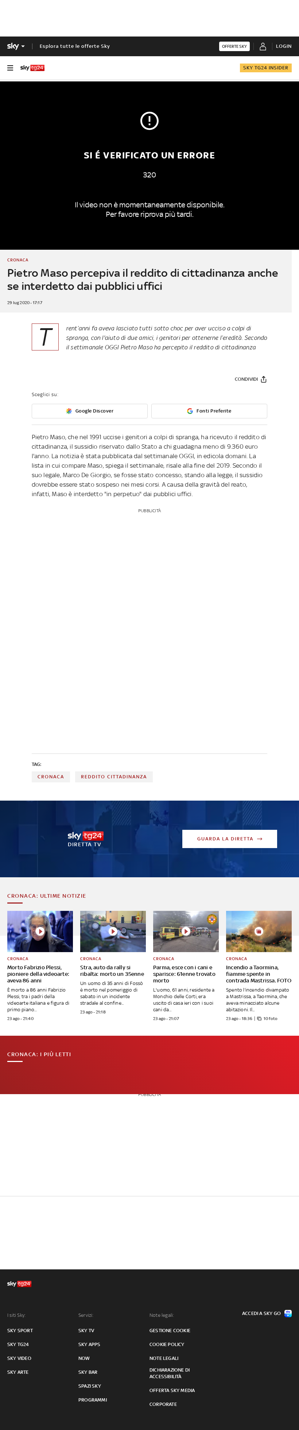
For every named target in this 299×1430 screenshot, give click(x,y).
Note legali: (162, 1315)
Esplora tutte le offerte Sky (75, 46)
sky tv (86, 1330)
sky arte (18, 1372)
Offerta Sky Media (172, 1390)
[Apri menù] (10, 68)
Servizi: (86, 1315)
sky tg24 (18, 1344)
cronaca (51, 776)
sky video (19, 1358)
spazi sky (89, 1386)
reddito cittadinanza (114, 776)
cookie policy (167, 1344)
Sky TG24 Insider (265, 67)
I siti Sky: (16, 1315)
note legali (164, 1358)
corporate (163, 1404)
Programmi (92, 1400)
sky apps (89, 1344)
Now (84, 1358)
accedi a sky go (261, 1313)
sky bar (87, 1372)
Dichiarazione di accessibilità (170, 1373)
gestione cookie (170, 1330)
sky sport (20, 1330)
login (284, 46)
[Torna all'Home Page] (32, 68)
